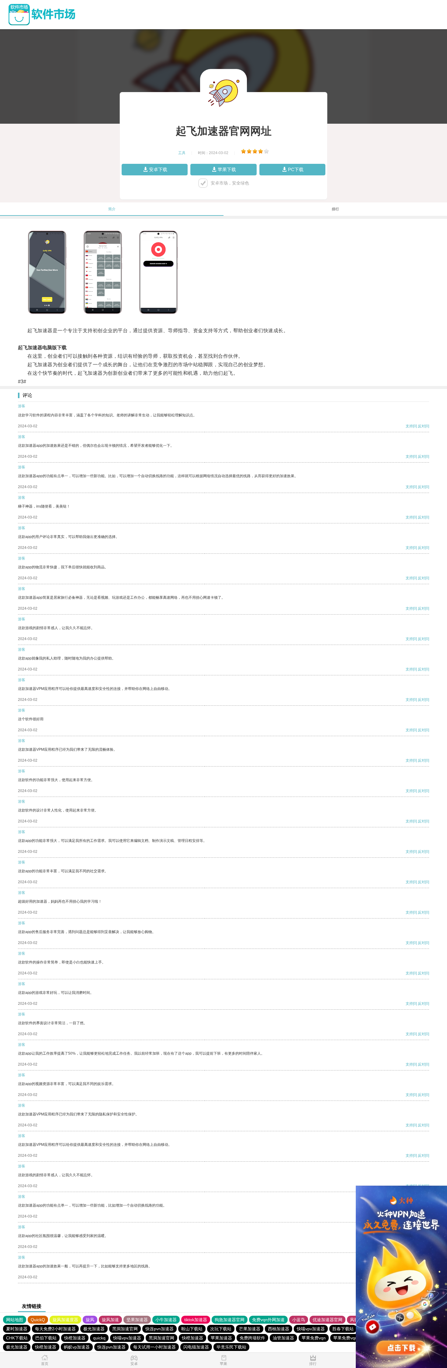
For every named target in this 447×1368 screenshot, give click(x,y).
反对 (421, 426)
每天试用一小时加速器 (154, 1347)
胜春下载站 (343, 1328)
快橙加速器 (74, 1337)
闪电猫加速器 (196, 1347)
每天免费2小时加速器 (55, 1328)
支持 (409, 426)
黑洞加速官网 (125, 1328)
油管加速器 (283, 1337)
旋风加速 (110, 1319)
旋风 (90, 1319)
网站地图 (14, 1319)
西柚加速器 (278, 1328)
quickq (99, 1337)
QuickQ (38, 1319)
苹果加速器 (221, 1337)
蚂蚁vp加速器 (77, 1347)
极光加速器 (94, 1328)
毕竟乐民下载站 (231, 1347)
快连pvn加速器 (159, 1328)
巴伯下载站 (46, 1337)
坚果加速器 (137, 1319)
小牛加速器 (166, 1319)
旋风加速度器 (65, 1319)
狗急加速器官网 (229, 1319)
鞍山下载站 (192, 1328)
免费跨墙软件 (252, 1337)
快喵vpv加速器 (311, 1328)
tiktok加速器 (195, 1319)
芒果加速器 (249, 1328)
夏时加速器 (16, 1328)
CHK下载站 (17, 1337)
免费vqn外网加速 (268, 1319)
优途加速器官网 (327, 1319)
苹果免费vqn (314, 1337)
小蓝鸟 (298, 1319)
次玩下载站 (220, 1328)
